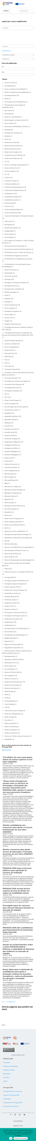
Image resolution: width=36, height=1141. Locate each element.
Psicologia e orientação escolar (15, 616)
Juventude (8, 461)
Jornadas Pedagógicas (12, 455)
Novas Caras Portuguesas (14, 518)
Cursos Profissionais (12, 213)
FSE (6, 394)
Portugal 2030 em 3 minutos (12, 1091)
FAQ (6, 360)
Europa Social (9, 350)
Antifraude (9, 114)
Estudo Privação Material (13, 341)
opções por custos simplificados (16, 531)
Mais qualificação (11, 480)
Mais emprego (10, 477)
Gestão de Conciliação (10, 1066)
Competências (10, 193)
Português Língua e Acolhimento (16, 581)
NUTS (7, 528)
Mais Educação (10, 474)
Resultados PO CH (11, 663)
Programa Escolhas (11, 603)
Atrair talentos (10, 123)
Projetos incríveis (11, 609)
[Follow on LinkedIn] (20, 1115)
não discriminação (11, 509)
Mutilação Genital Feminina (14, 506)
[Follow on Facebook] (11, 1115)
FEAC (7, 363)
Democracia (9, 221)
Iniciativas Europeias (12, 439)
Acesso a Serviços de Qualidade (15, 89)
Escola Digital (9, 314)
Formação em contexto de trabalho (17, 381)
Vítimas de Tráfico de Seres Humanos (17, 736)
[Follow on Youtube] (25, 1115)
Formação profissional (12, 388)
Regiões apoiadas (11, 638)
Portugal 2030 (10, 577)
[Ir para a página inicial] (8, 4)
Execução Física (10, 353)
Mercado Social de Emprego (14, 490)
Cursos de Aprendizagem (13, 209)
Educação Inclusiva (11, 286)
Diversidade (9, 273)
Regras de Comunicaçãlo (13, 644)
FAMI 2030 (8, 357)
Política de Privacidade (20, 1138)
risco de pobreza (10, 669)
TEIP (7, 707)
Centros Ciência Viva (12, 168)
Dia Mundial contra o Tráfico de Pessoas (18, 252)
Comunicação (10, 203)
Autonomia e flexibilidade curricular (17, 126)
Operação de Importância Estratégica (17, 534)
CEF (6, 162)
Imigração (8, 423)
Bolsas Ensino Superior (13, 152)
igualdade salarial (11, 419)
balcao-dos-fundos (11, 142)
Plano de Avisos (11, 557)
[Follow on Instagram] (16, 1115)
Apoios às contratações (13, 117)
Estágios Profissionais (12, 324)
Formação (9, 366)
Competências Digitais (12, 197)
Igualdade (9, 413)
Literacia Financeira (11, 464)
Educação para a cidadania (14, 289)
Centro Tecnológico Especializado (16, 165)
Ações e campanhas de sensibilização (17, 92)
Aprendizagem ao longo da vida (16, 120)
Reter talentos (10, 666)
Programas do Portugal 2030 (12, 1102)
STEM (7, 698)
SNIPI (7, 695)
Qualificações (10, 622)
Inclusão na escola (11, 429)
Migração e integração (12, 493)
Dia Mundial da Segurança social (16, 256)
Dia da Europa (10, 234)
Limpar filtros (6, 51)
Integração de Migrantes (13, 442)
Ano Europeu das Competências (16, 102)
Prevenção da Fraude (12, 593)
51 (7, 1002)
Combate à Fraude (11, 181)
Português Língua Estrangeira (15, 584)
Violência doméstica (12, 733)
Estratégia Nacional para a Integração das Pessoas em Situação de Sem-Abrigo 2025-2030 (17, 335)
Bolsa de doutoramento (13, 146)
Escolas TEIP (9, 318)
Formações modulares (13, 391)
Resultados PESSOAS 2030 (14, 659)
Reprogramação (10, 656)
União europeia (10, 717)
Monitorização (10, 502)
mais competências (11, 471)
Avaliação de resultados (13, 133)
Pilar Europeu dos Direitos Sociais (16, 550)
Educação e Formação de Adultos (16, 283)
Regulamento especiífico (13, 648)
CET (6, 174)
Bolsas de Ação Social (12, 149)
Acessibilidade (10, 86)
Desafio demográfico (12, 228)
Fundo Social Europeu (12, 400)
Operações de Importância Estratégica (18, 538)
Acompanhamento (11, 95)
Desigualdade (10, 231)
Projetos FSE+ (10, 606)
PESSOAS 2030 (10, 544)
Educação (9, 279)
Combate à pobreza (11, 184)
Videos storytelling (11, 727)
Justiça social (9, 458)
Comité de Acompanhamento (15, 187)
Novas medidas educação (14, 522)
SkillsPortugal (10, 691)
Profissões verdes (11, 600)
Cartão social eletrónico (13, 158)
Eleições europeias (11, 292)
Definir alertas (6, 750)
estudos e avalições (11, 344)
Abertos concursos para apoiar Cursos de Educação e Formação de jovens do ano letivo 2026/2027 (18, 851)
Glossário (6, 1077)
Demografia (9, 225)
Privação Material (11, 597)
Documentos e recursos (11, 1106)
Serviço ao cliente (11, 679)
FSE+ (7, 397)
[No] (34, 1134)
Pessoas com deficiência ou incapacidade (19, 547)
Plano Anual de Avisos (12, 554)
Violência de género (12, 730)
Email (7, 295)
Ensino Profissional (12, 305)
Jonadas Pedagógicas (12, 451)
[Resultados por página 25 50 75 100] (18, 55)
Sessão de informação (12, 685)
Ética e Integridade (11, 347)
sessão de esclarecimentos (14, 682)
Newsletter (9, 512)
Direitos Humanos (11, 270)
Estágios (8, 321)
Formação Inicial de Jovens (14, 384)
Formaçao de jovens (12, 378)
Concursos (9, 206)
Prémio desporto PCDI (12, 587)
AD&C (7, 99)
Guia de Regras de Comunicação (16, 407)
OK (11, 1138)
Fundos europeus (11, 404)
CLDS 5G (8, 178)
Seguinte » (12, 1002)
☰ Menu (6, 11)
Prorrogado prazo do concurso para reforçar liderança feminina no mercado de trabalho (18, 907)
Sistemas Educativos (12, 688)
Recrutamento (10, 632)
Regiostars (9, 641)
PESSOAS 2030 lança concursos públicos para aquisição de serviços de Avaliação (17, 870)
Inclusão (8, 426)
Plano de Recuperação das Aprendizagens (19, 560)
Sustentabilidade (11, 701)
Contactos (6, 1062)
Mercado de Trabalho (12, 487)
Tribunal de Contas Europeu (14, 711)
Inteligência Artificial (12, 445)
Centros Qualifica (11, 171)
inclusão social (10, 432)
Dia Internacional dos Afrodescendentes (18, 249)
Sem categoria (10, 675)
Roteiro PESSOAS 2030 (12, 672)
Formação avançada (12, 369)
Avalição (8, 136)
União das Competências (13, 714)
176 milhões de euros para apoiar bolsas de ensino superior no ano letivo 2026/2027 (18, 759)
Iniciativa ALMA (10, 435)
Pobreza (8, 569)
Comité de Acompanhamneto (15, 190)
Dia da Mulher (10, 237)
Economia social (10, 276)
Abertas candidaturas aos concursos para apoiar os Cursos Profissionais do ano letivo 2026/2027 (17, 828)
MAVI (7, 483)
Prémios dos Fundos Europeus (15, 590)
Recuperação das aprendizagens (16, 635)
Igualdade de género (12, 416)
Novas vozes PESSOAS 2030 (14, 525)
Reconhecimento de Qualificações (16, 628)
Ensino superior (10, 308)
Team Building (10, 704)
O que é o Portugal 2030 (11, 1095)
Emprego (8, 299)
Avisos (7, 139)
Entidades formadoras (12, 311)
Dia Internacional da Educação (15, 246)
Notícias (8, 515)
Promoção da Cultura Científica (15, 612)
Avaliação (8, 130)
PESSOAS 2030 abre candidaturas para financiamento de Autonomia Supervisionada (18, 930)
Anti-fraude (9, 110)
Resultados (7, 1099)
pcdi (6, 541)
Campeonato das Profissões (14, 155)
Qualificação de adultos (13, 619)
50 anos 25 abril (10, 83)
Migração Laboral (11, 496)
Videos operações (11, 723)
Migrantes (8, 499)
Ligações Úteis (18, 1126)
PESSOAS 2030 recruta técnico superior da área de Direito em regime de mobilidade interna (16, 891)
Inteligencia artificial (12, 448)
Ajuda (5, 1081)
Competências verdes (12, 200)
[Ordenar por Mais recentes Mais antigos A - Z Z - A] (18, 59)
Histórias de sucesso (12, 410)
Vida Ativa (8, 720)
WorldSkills (9, 739)
